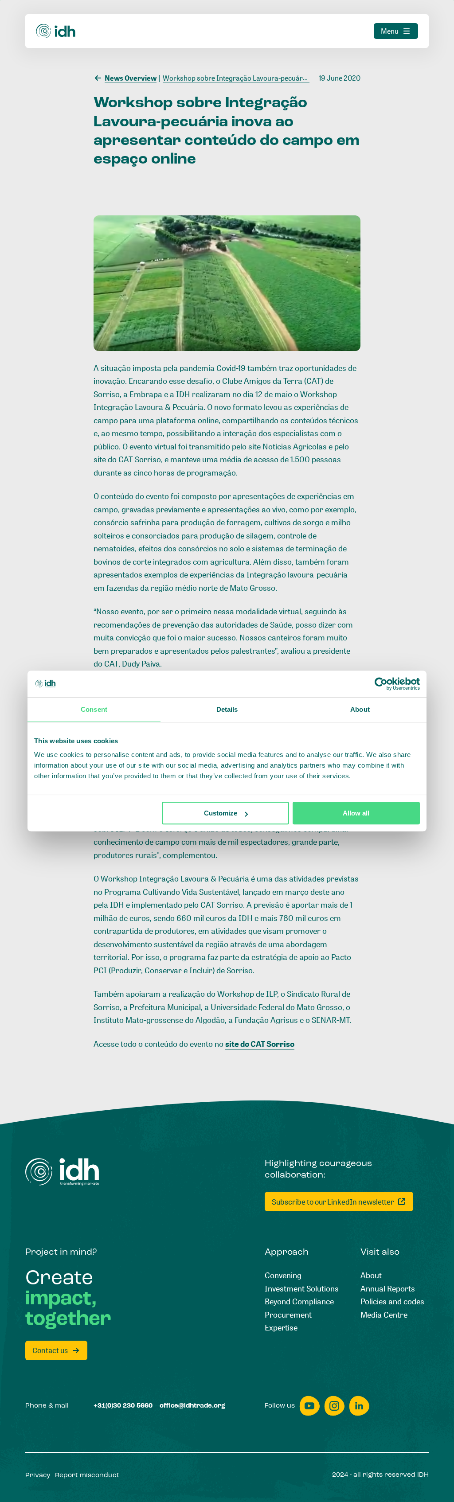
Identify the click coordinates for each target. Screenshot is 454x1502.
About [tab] (360, 709)
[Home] (56, 31)
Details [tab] (227, 709)
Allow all (356, 813)
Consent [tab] (94, 709)
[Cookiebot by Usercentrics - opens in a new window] (381, 684)
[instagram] (334, 1406)
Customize (220, 813)
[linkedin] (359, 1406)
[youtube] (309, 1406)
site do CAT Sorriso (259, 1043)
